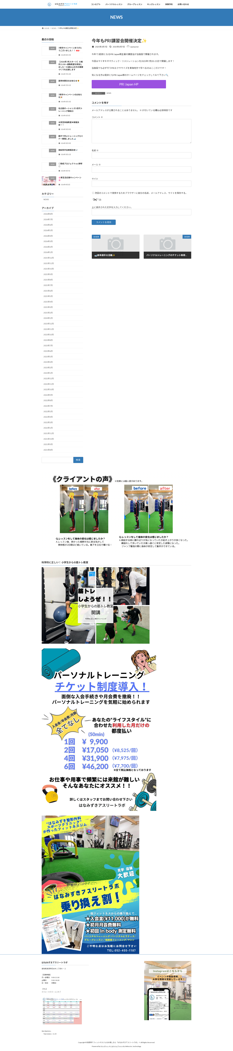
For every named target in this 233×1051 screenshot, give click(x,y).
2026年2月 (48, 247)
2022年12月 (49, 378)
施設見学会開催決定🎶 (68, 150)
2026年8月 (48, 214)
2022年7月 (48, 406)
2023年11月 (49, 329)
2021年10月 (49, 439)
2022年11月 (49, 384)
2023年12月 (49, 323)
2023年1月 (48, 373)
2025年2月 (48, 313)
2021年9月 (48, 444)
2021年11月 (49, 433)
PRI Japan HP (128, 84)
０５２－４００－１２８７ (51, 992)
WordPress (105, 1046)
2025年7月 (48, 285)
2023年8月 (48, 340)
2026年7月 (48, 219)
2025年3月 (48, 307)
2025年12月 (49, 258)
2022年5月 (48, 411)
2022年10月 (49, 389)
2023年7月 (48, 345)
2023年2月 (48, 367)
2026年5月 (48, 230)
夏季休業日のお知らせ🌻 (69, 81)
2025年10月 (49, 269)
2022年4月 (48, 417)
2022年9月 (48, 395)
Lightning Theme (117, 1046)
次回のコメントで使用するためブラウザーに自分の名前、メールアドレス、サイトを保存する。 (141, 192)
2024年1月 (48, 318)
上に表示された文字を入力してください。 (112, 207)
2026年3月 (48, 241)
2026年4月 (48, 236)
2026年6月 (48, 225)
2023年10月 (49, 334)
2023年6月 (48, 351)
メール (96, 164)
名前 (95, 150)
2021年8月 (48, 450)
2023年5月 (48, 356)
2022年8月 (48, 400)
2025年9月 (48, 274)
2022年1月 (48, 428)
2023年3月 (48, 362)
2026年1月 (48, 252)
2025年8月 (48, 280)
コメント (97, 117)
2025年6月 (48, 290)
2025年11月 (49, 263)
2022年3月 (48, 422)
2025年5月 (48, 296)
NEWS (109, 93)
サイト (95, 178)
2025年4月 (48, 301)
